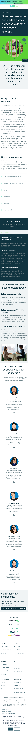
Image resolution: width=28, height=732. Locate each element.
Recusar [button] (17, 729)
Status (3, 689)
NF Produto (17, 665)
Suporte (3, 685)
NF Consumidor (18, 671)
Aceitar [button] (10, 729)
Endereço (3, 674)
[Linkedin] (14, 412)
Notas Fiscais (4, 671)
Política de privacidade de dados (8, 713)
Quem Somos (4, 646)
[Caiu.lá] (14, 632)
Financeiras (17, 685)
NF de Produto (18, 650)
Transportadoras (18, 682)
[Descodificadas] (14, 635)
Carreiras (3, 653)
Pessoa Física (4, 664)
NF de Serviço (17, 646)
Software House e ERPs (20, 692)
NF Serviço (17, 668)
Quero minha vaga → (18, 3)
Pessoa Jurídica (5, 667)
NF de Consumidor (19, 653)
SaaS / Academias (19, 689)
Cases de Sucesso (6, 650)
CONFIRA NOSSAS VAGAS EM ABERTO (13, 608)
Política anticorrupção (6, 711)
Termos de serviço (5, 709)
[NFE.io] (14, 6)
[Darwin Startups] (14, 621)
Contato (3, 682)
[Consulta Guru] (14, 628)
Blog (2, 656)
